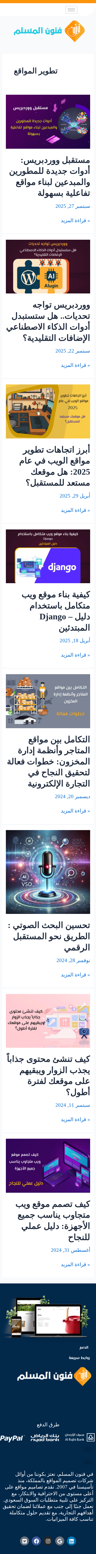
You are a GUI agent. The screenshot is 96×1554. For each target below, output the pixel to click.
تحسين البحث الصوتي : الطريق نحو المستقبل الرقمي (49, 936)
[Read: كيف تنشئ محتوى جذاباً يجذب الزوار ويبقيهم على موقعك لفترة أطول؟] (48, 1020)
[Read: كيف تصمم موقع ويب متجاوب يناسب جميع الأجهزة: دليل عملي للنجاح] (48, 1165)
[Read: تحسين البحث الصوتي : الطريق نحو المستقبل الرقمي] (48, 871)
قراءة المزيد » (75, 220)
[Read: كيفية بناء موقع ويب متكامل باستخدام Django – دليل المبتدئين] (48, 555)
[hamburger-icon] (71, 10)
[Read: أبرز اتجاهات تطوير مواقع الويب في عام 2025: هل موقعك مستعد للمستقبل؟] (48, 411)
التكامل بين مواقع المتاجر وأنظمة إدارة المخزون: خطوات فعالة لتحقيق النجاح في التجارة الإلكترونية (48, 761)
